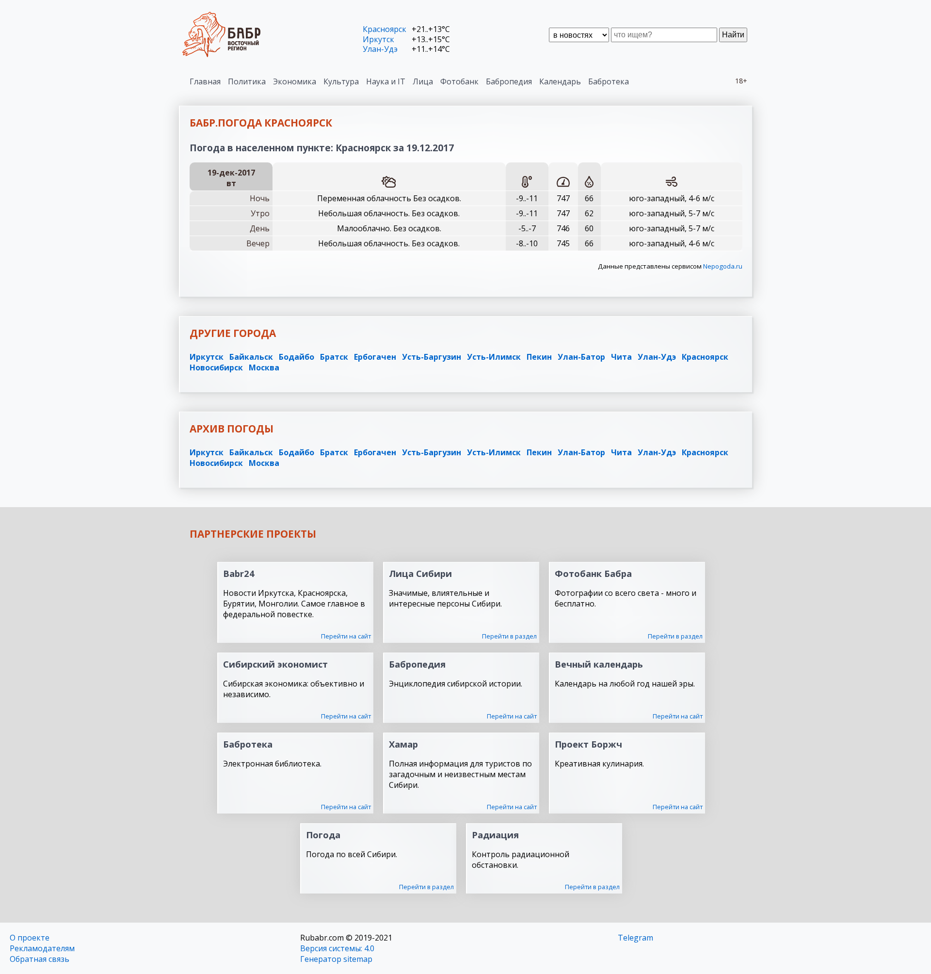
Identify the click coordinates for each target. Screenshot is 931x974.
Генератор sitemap (336, 959)
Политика (247, 81)
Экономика (294, 81)
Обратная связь (39, 959)
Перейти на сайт (346, 636)
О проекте (29, 937)
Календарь (560, 81)
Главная (205, 81)
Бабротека (608, 81)
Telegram (635, 937)
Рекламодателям (42, 948)
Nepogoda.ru (722, 266)
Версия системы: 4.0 (337, 948)
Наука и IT (385, 81)
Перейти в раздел (509, 636)
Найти (733, 35)
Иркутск (378, 39)
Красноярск (384, 29)
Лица (423, 81)
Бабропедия (509, 81)
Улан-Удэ (380, 49)
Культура (341, 81)
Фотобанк (459, 81)
